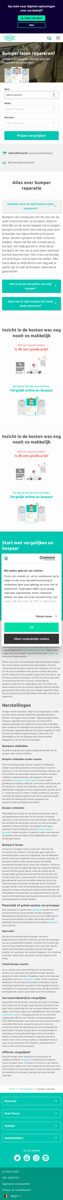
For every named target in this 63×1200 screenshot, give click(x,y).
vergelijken (26, 1059)
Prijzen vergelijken (31, 135)
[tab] (31, 204)
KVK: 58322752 (10, 1177)
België (14, 1196)
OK (32, 627)
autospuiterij (28, 979)
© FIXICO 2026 (10, 1171)
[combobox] (6, 95)
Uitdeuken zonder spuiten (25, 780)
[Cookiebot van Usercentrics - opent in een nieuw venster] (44, 558)
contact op (53, 653)
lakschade (37, 909)
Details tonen (44, 616)
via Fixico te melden (11, 1014)
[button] (48, 38)
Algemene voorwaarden (16, 1183)
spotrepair (53, 922)
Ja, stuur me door (31, 18)
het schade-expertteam (34, 650)
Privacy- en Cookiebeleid (16, 1189)
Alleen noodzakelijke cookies (31, 638)
